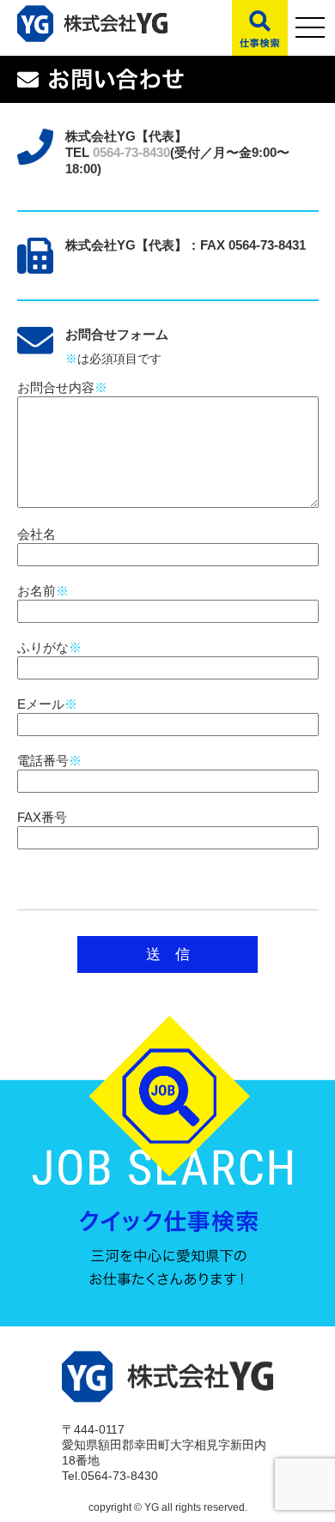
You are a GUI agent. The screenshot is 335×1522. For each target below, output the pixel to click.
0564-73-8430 (131, 152)
